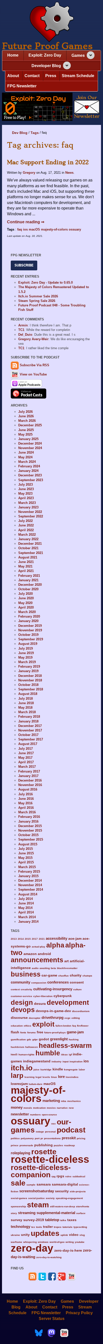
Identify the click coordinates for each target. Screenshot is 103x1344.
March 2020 (27, 612)
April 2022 (26, 530)
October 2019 (28, 635)
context (15, 989)
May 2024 (25, 457)
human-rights (26, 1054)
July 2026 (25, 412)
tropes (58, 1227)
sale (18, 1183)
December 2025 (30, 425)
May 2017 (25, 757)
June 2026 (26, 416)
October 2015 (28, 835)
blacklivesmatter (67, 968)
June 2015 (26, 853)
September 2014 (30, 889)
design (22, 1002)
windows (43, 1242)
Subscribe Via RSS (34, 365)
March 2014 (27, 917)
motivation (39, 1107)
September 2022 (30, 516)
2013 (14, 938)
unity (25, 1235)
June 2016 (26, 799)
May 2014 (25, 908)
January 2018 (28, 721)
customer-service (21, 996)
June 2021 (26, 562)
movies (51, 1107)
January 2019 (28, 671)
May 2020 (25, 603)
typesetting (80, 1227)
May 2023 (25, 493)
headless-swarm (65, 1045)
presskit (69, 1138)
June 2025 (26, 430)
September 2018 (30, 689)
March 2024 (27, 462)
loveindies (72, 1077)
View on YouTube (33, 374)
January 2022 (28, 539)
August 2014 (27, 894)
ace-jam (75, 938)
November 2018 (30, 680)
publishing (43, 1145)
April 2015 (26, 862)
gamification (18, 1039)
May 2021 (25, 566)
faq (19, 229)
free (40, 1032)
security (62, 1191)
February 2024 (29, 466)
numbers (35, 1114)
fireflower (82, 1025)
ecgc (67, 1018)
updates (45, 1233)
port (37, 1138)
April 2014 (26, 912)
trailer (48, 1227)
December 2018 (30, 676)
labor (82, 1069)
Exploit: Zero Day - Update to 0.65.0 (45, 282)
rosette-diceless (50, 1159)
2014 (21, 938)
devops (23, 1010)
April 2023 (26, 498)
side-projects (78, 1191)
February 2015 (29, 871)
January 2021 (28, 580)
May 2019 (25, 657)
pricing (81, 1138)
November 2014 (30, 885)
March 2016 (27, 812)
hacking (73, 1039)
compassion (38, 982)
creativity (26, 989)
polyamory (27, 1138)
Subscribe (24, 265)
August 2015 (27, 844)
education (17, 1025)
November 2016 (30, 785)
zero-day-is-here (68, 1250)
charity (76, 975)
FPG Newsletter (21, 86)
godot (44, 1039)
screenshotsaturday (36, 1191)
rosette (43, 1151)
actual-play (38, 946)
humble (48, 1053)
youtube (79, 1242)
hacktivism (17, 1047)
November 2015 (30, 830)
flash (15, 1032)
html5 (14, 1054)
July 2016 (25, 794)
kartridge (46, 1069)
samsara (43, 1184)
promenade (26, 1145)
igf (70, 1054)
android (44, 954)
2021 (42, 938)
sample (31, 1184)
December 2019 (30, 626)
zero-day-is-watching (49, 1257)
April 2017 (26, 762)
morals (28, 1107)
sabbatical (78, 1176)
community (20, 982)
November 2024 (30, 448)
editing (76, 1018)
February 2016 (29, 817)
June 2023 (26, 489)
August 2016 (27, 789)
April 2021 (26, 571)
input (65, 1061)
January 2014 (28, 921)
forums (31, 1032)
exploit (43, 1024)
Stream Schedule (78, 76)
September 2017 (30, 739)
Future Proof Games (47, 46)
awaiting (45, 968)
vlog (82, 1235)
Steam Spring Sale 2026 (36, 301)
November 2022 (30, 512)
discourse (19, 1018)
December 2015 (30, 826)
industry (57, 1061)
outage (40, 1131)
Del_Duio (25, 334)
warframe (16, 1242)
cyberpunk (63, 996)
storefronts (82, 1206)
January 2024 (28, 471)
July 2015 (25, 849)
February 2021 (29, 576)
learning (29, 1077)
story (14, 1213)
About (13, 76)
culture (77, 989)
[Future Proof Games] (51, 22)
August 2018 (27, 694)
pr (41, 1138)
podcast (71, 1129)
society (50, 1198)
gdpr (35, 1039)
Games (78, 55)
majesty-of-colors (54, 229)
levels (46, 1077)
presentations (52, 1138)
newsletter (20, 1114)
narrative (62, 1107)
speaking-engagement (69, 1198)
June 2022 (26, 525)
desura (40, 1004)
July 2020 (25, 594)
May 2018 (25, 707)
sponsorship (18, 1206)
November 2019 (30, 630)
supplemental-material (55, 1213)
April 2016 (26, 808)
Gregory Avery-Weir (33, 339)
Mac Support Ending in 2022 (48, 162)
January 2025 (28, 439)
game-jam (75, 1032)
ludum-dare (35, 1084)
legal (39, 1077)
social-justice (36, 1198)
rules (68, 1176)
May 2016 (25, 803)
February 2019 (29, 666)
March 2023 (27, 503)
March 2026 (27, 421)
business (25, 974)
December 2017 (30, 726)
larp (17, 1075)
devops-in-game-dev (53, 1011)
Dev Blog (20, 133)
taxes (71, 1220)
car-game (49, 975)
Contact (32, 76)
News (69, 172)
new (71, 1107)
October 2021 (28, 548)
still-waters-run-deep (62, 1206)
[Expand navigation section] (90, 55)
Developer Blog (46, 66)
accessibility (56, 938)
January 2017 (28, 776)
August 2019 (27, 644)
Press (50, 76)
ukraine (15, 1235)
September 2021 (30, 553)
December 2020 (30, 585)
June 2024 (26, 452)
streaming (27, 1213)
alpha (55, 945)
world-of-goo (57, 1242)
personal (50, 1131)
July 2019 (25, 648)
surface (81, 1213)
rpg (54, 1176)
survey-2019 (33, 1220)
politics (15, 1138)
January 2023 (28, 507)
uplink (64, 1235)
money (16, 1107)
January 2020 (28, 621)
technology (20, 1226)
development (68, 1002)
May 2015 (25, 858)
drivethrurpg (53, 1017)
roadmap (69, 1145)
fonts (23, 1032)
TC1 (21, 330)
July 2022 (25, 521)
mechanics (74, 1101)
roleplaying (20, 1153)
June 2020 (26, 598)
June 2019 (26, 653)
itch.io (21, 1067)
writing (70, 1242)
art (66, 961)
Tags (34, 133)
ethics (27, 1025)
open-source (49, 1114)
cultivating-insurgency (52, 989)
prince (14, 1145)
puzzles (58, 1145)
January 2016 (28, 821)
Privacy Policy (79, 1312)
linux (54, 1077)
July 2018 (25, 698)
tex (33, 1227)
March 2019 (27, 662)
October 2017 (28, 735)
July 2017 (25, 748)
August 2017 (27, 744)
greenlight (59, 1039)
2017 (35, 938)
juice (37, 1069)
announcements (37, 960)
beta (53, 968)
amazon (30, 954)
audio (35, 968)
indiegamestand (36, 1061)
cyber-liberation (42, 996)
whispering (30, 1242)
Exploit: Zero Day (44, 55)
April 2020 (26, 607)
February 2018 (29, 716)
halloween (31, 1047)
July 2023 (25, 484)
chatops (87, 975)
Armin (23, 325)
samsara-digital (65, 1184)
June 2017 (26, 753)
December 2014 (30, 880)
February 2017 (29, 771)
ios (25, 229)
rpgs (60, 1176)
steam (38, 1204)
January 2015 (28, 876)
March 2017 (27, 767)
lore (61, 1076)
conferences (58, 982)
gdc (29, 1039)
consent (77, 982)
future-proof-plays (55, 1032)
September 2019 (30, 639)
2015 (28, 938)
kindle (57, 1069)
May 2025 (25, 434)
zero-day (32, 1248)
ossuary (75, 229)
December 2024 (30, 443)
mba (63, 1101)
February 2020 (29, 616)
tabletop (52, 1220)
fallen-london (63, 1025)
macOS (34, 229)
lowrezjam (19, 1084)
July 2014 (25, 899)
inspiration (76, 1061)
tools (39, 1227)
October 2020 (28, 589)
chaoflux (63, 975)
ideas (64, 1054)
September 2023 (30, 480)
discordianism (81, 1011)
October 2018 (28, 685)
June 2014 (26, 903)
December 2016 (30, 780)
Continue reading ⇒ (25, 222)
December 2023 (30, 475)
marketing (51, 1100)
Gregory (29, 172)
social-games (19, 1198)
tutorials (67, 1227)
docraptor (34, 1018)
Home (12, 55)
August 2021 (27, 557)
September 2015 (30, 839)
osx (53, 1123)
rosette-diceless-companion (41, 1171)
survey (16, 1220)
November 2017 (30, 730)
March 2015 (27, 867)
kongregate (71, 1069)
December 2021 (30, 543)
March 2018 (27, 712)
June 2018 (26, 703)
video (73, 1235)
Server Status (51, 1318)
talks (63, 1220)
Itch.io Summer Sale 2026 (38, 296)
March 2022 (27, 534)
